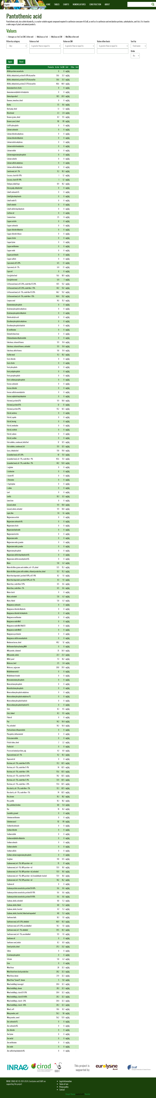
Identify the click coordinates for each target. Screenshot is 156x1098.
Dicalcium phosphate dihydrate (16, 313)
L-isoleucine (10, 471)
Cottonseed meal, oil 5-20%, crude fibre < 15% (21, 288)
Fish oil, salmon (11, 434)
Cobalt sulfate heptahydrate (15, 209)
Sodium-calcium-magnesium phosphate (19, 855)
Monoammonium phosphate (15, 679)
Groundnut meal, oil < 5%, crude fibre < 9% (20, 459)
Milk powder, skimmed (14, 650)
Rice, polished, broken (13, 805)
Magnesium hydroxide (13, 529)
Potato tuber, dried (13, 742)
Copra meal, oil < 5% (13, 267)
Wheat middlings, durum (14, 988)
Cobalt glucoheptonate (14, 196)
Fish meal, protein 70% (14, 409)
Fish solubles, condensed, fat (16, 446)
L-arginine (10, 467)
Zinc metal (10, 1038)
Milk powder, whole (13, 655)
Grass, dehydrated (12, 450)
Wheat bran (10, 967)
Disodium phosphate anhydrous (17, 321)
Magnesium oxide (12, 538)
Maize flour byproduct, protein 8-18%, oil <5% (21, 580)
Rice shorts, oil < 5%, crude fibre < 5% (18, 788)
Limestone (10, 500)
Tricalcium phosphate (13, 955)
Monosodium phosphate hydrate (17, 700)
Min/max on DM (57, 36)
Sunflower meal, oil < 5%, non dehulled (18, 934)
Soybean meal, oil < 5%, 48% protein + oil (19, 867)
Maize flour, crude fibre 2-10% (16, 584)
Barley (9, 104)
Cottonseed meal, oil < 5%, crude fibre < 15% (20, 296)
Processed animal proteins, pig (16, 750)
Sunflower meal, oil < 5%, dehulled (17, 930)
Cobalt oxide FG (11, 200)
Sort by (133, 41)
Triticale (9, 959)
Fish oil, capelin (11, 417)
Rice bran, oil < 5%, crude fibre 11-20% (18, 763)
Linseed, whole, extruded (14, 509)
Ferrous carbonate (12, 384)
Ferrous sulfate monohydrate (16, 392)
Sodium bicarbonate (13, 825)
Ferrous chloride (12, 388)
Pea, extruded (11, 725)
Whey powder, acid (12, 1013)
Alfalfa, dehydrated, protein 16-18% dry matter (21, 75)
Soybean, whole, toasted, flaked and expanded (21, 913)
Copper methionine (13, 246)
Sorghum (10, 859)
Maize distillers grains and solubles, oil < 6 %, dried (22, 567)
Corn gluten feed (12, 275)
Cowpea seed (11, 300)
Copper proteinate (12, 254)
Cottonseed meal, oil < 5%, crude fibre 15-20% (21, 292)
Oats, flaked (11, 713)
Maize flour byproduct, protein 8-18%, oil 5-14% (21, 575)
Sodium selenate (12, 842)
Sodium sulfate (11, 850)
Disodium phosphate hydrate (16, 325)
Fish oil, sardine (11, 438)
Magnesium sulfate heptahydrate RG (18, 554)
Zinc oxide (10, 1046)
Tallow (9, 951)
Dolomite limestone (13, 334)
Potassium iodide (12, 738)
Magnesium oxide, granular (15, 542)
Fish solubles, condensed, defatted (18, 442)
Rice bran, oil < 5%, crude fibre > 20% (18, 771)
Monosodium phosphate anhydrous (18, 692)
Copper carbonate (12, 225)
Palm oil (9, 717)
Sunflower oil (11, 938)
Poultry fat (10, 746)
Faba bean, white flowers (14, 350)
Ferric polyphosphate (13, 371)
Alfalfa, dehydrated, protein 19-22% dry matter (21, 79)
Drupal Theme (70, 1094)
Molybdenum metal (13, 671)
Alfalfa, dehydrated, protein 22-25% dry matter (21, 83)
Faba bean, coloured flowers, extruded (18, 346)
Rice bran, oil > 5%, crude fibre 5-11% (18, 780)
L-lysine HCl (10, 475)
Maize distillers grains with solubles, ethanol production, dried (26, 571)
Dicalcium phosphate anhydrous (17, 309)
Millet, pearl (10, 659)
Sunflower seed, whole (14, 942)
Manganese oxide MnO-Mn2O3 (16, 625)
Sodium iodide (11, 834)
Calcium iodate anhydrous (15, 142)
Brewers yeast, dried (13, 121)
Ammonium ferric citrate (14, 88)
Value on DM (68, 41)
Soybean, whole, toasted (14, 909)
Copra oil (9, 271)
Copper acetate (11, 221)
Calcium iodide (11, 150)
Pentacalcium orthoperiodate (16, 730)
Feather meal (11, 354)
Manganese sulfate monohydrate (17, 638)
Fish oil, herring (11, 421)
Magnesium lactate (13, 534)
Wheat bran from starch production (17, 971)
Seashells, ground (12, 813)
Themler (87, 1094)
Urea (8, 963)
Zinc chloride (11, 1030)
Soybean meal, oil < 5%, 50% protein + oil (19, 880)
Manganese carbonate (13, 604)
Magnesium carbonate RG (15, 521)
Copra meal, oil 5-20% (13, 263)
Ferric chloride (11, 359)
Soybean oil (10, 884)
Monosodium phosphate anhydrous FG (19, 696)
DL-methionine (11, 329)
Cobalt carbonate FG (13, 192)
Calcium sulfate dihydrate (14, 167)
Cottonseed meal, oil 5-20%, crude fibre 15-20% (21, 284)
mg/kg (68, 71)
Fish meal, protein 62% (14, 400)
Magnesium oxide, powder (15, 546)
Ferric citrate (11, 363)
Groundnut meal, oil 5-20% (15, 454)
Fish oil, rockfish (12, 429)
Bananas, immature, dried (15, 100)
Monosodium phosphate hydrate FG (18, 705)
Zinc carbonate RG (12, 1026)
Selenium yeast (11, 821)
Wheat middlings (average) (15, 984)
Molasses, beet (11, 663)
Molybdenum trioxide (13, 675)
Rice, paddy (10, 800)
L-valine (9, 488)
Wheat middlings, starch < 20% (16, 1001)
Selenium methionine (13, 817)
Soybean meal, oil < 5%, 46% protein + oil (19, 863)
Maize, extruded (12, 596)
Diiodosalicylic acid (13, 317)
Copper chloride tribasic (14, 233)
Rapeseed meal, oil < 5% (14, 755)
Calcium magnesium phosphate (16, 154)
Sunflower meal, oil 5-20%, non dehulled (19, 925)
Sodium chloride (12, 830)
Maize (8, 563)
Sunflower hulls (11, 917)
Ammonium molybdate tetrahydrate (18, 92)
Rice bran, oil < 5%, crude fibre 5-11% (18, 767)
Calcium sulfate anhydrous (15, 163)
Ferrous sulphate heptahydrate (16, 396)
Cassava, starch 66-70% (14, 175)
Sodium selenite (12, 846)
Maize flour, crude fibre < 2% (15, 588)
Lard (8, 492)
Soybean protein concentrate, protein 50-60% (21, 888)
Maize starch (11, 592)
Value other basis (103, 41)
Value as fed (34, 41)
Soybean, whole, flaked (14, 905)
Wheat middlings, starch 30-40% (17, 996)
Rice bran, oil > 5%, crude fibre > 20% (18, 784)
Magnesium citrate (12, 525)
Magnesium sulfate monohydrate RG (18, 559)
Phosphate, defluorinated (15, 734)
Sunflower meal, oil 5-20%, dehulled (18, 921)
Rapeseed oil (11, 759)
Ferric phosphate (12, 367)
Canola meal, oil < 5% (13, 171)
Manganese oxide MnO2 (14, 630)
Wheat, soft (10, 1009)
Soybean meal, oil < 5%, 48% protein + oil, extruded (23, 871)
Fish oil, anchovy (12, 413)
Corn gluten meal (12, 279)
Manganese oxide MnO (14, 621)
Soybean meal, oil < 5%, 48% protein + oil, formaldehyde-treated (27, 876)
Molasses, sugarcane (13, 667)
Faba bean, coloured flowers (15, 342)
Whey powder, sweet (13, 1017)
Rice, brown (10, 796)
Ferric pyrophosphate (13, 375)
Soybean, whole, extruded (15, 900)
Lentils (9, 496)
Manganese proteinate (14, 634)
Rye (8, 809)
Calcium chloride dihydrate (15, 138)
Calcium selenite (12, 158)
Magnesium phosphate (14, 550)
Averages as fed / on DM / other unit (21, 36)
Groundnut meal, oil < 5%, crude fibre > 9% (20, 463)
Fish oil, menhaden (12, 425)
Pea (8, 721)
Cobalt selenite (11, 204)
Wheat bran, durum (12, 975)
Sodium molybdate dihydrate (16, 838)
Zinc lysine (10, 1034)
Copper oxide (11, 250)
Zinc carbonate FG (12, 1021)
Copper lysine (11, 242)
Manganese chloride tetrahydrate (17, 613)
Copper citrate (11, 238)
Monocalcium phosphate (14, 684)
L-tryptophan (11, 484)
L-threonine (10, 479)
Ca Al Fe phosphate (13, 125)
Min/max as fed (43, 36)
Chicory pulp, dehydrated (14, 188)
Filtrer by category (13, 41)
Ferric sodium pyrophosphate (16, 379)
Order (133, 51)
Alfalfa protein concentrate (15, 71)
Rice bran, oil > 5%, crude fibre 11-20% (18, 775)
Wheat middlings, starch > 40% (16, 1005)
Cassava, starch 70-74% (14, 179)
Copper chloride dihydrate (15, 229)
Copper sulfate (11, 259)
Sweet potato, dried (13, 946)
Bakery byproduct (12, 96)
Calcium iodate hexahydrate (15, 146)
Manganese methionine (14, 617)
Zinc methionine (12, 1042)
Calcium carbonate (12, 129)
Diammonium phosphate (14, 304)
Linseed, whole (11, 505)
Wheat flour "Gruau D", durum (16, 980)
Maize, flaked (11, 600)
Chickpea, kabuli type (13, 184)
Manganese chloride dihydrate (16, 609)
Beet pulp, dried (12, 108)
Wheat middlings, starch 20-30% (17, 992)
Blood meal (10, 113)
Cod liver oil (10, 213)
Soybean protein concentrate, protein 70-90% (21, 896)
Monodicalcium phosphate (15, 688)
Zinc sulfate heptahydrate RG (16, 1050)
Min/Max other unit (72, 36)
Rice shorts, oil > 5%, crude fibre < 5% (18, 792)
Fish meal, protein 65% (14, 404)
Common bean (11, 217)
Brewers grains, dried (13, 117)
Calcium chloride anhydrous (15, 134)
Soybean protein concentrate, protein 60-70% (21, 892)
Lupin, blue (10, 513)
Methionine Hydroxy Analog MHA (17, 646)
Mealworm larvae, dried (14, 642)
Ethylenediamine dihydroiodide (16, 338)
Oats (8, 709)
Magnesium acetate (13, 517)
